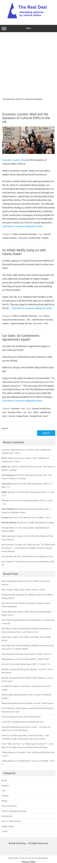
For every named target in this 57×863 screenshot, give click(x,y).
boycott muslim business (14, 319)
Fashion (5, 795)
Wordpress (43, 858)
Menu (28, 28)
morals (12, 416)
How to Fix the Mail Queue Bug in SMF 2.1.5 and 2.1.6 (26, 664)
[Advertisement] (28, 65)
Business (16, 408)
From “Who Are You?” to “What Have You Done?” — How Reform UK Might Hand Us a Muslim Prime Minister (28, 547)
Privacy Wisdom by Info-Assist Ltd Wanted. (21, 717)
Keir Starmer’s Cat (10, 544)
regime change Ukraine (21, 323)
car (24, 412)
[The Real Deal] (28, 18)
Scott (4, 450)
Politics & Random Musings (24, 234)
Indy (3, 528)
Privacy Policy (28, 861)
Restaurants (7, 816)
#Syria (47, 316)
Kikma (4, 536)
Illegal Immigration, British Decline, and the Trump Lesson (28, 703)
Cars (23, 408)
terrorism (37, 323)
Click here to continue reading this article (22, 226)
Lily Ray (5, 556)
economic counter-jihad (29, 238)
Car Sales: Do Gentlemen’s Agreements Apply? (21, 337)
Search (5, 428)
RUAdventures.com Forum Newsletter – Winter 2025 (25, 659)
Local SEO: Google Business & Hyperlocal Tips (32, 556)
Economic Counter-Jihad (14, 160)
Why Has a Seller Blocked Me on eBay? (37, 522)
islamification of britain (42, 319)
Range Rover (22, 416)
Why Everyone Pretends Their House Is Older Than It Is (26, 654)
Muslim (45, 238)
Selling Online (8, 826)
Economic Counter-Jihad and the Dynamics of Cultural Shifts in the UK (26, 117)
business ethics (15, 412)
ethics (36, 412)
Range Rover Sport (39, 416)
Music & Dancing (9, 806)
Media (4, 801)
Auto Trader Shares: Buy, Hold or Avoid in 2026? (23, 589)
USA (46, 323)
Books (4, 780)
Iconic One (13, 858)
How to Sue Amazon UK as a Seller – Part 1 (32, 517)
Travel (4, 831)
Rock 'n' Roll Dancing (11, 821)
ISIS (28, 319)
